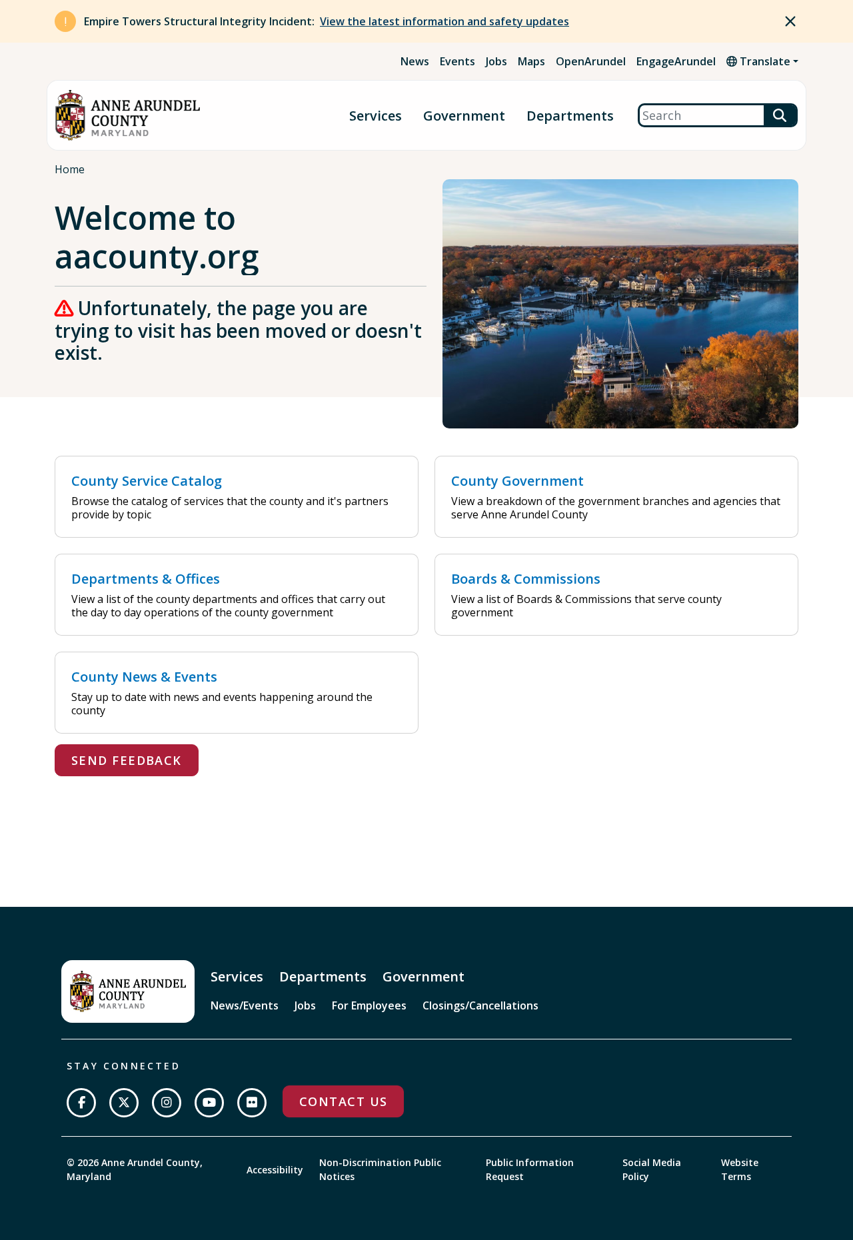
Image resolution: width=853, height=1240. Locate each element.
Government (464, 116)
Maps (531, 61)
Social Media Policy (651, 1169)
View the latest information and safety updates (444, 21)
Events (457, 61)
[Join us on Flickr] (252, 1102)
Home (70, 169)
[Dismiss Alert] (790, 21)
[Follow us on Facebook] (81, 1102)
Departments (570, 116)
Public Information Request (530, 1169)
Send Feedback (126, 760)
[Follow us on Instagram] (166, 1102)
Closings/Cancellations (480, 1005)
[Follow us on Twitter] (124, 1102)
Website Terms (739, 1169)
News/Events (245, 1005)
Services (375, 116)
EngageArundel (676, 61)
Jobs (496, 61)
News (415, 61)
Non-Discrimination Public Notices (380, 1169)
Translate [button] (763, 61)
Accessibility (275, 1169)
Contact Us (343, 1101)
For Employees (369, 1005)
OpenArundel (591, 61)
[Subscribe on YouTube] (209, 1102)
